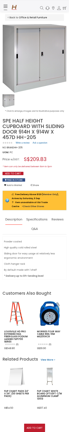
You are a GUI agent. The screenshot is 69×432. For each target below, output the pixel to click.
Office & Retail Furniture (33, 17)
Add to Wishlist (14, 185)
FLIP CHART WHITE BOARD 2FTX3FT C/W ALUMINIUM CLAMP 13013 (49, 394)
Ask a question (40, 143)
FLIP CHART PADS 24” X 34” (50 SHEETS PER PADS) (16, 393)
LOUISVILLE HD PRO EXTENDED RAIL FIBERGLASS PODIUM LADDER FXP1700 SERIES (16, 336)
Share (35, 185)
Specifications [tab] (37, 219)
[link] (8, 143)
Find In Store (14, 180)
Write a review (22, 143)
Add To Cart (35, 428)
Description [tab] (13, 219)
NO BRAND (8, 147)
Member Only (50, 194)
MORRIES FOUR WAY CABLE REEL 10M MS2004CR (48, 334)
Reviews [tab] (58, 219)
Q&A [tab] (34, 229)
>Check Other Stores (33, 206)
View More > (48, 359)
